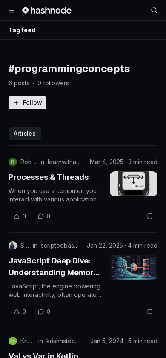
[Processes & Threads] (133, 183)
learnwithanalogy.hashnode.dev (65, 161)
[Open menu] (12, 10)
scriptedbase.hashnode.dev (60, 245)
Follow (32, 102)
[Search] (154, 10)
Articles (25, 133)
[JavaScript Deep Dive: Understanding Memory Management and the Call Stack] (133, 267)
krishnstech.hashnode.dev (64, 340)
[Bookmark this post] (149, 216)
